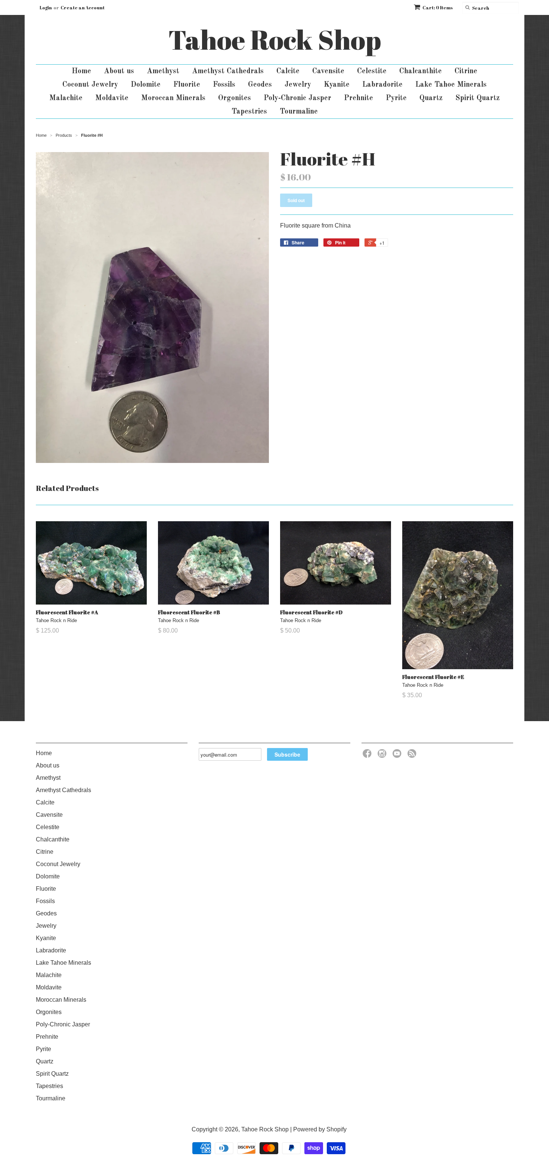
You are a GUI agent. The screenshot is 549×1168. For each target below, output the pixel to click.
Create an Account (83, 7)
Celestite (372, 71)
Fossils (224, 85)
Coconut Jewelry (90, 85)
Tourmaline (299, 111)
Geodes (260, 85)
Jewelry (298, 85)
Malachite (66, 98)
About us (119, 71)
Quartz (431, 98)
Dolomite (146, 85)
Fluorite (186, 85)
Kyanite (337, 85)
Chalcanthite (420, 71)
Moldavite (111, 98)
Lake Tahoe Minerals (451, 85)
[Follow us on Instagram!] (383, 755)
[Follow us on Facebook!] (368, 755)
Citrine (466, 71)
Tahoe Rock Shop (274, 39)
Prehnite (358, 98)
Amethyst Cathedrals (228, 71)
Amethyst (163, 71)
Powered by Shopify (320, 1129)
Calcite (288, 71)
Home (81, 71)
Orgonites (234, 98)
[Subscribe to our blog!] (413, 755)
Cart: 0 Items (437, 7)
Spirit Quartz (477, 98)
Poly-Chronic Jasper (297, 98)
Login (46, 7)
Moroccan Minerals (173, 98)
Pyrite (396, 98)
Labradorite (382, 85)
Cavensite (328, 71)
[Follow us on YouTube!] (398, 755)
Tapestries (249, 111)
